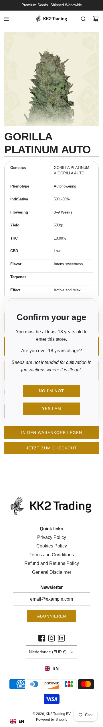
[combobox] (51, 668)
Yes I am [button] (51, 408)
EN (56, 668)
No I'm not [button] (51, 391)
